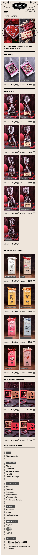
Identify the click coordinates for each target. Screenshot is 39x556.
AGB (8, 487)
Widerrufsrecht (11, 497)
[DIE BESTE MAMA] (27, 31)
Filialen (8, 466)
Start (7, 16)
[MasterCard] (12, 529)
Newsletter (10, 510)
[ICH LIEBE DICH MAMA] (11, 31)
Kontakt (9, 474)
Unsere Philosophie (13, 477)
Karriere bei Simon (13, 471)
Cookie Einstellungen (14, 500)
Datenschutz (10, 489)
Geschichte (10, 469)
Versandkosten (11, 495)
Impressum (10, 492)
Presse (8, 512)
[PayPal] (12, 525)
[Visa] (12, 533)
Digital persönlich (12, 456)
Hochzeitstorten (12, 515)
